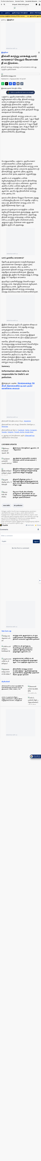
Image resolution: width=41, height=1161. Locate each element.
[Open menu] (1, 4)
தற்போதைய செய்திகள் (20, 13)
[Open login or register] (39, 4)
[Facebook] (10, 83)
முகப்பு (7, 13)
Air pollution (18, 505)
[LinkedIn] (14, 83)
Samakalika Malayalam (31, 1)
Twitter (27, 430)
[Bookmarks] (36, 4)
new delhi (6, 505)
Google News (29, 432)
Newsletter (27, 421)
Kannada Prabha (19, 1)
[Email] (18, 83)
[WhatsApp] (2, 83)
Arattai (22, 432)
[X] (6, 83)
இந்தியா (4, 52)
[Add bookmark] (39, 52)
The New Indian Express (7, 1)
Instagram (33, 430)
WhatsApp (5, 427)
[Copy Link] (21, 83)
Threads (16, 432)
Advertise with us (11, 48)
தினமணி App (30, 436)
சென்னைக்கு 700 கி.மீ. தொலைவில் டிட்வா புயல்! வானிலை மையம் (18, 386)
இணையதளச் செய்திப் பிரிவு (11, 88)
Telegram (10, 432)
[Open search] (4, 4)
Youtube (4, 432)
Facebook (21, 430)
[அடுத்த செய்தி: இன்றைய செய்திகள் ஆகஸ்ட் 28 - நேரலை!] (40, 580)
